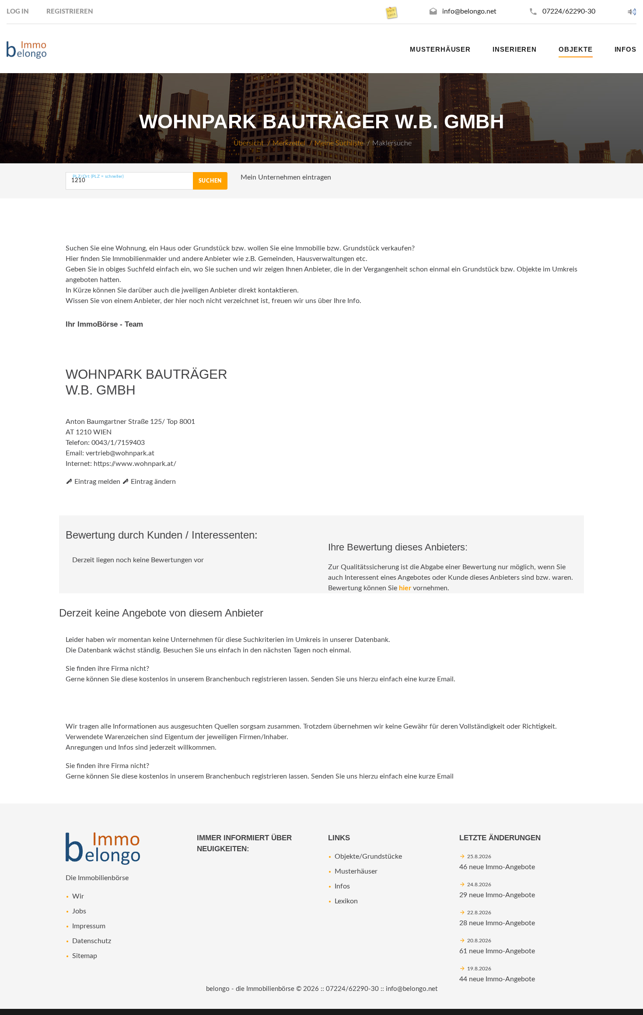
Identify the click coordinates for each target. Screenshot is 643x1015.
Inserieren (515, 49)
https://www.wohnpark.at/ (135, 463)
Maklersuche (392, 143)
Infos (342, 886)
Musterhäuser (440, 49)
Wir (78, 896)
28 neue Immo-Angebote (497, 923)
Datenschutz (91, 941)
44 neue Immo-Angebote (497, 979)
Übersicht (248, 143)
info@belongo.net (469, 11)
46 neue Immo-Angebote (497, 867)
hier (405, 588)
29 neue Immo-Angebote (497, 895)
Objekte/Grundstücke (368, 856)
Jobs (79, 911)
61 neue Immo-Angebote (497, 951)
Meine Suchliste (339, 143)
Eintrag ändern (152, 481)
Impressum (88, 926)
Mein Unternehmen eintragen (286, 177)
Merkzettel (289, 143)
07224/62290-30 (568, 11)
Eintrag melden (96, 481)
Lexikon (346, 901)
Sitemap (84, 955)
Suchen (210, 180)
